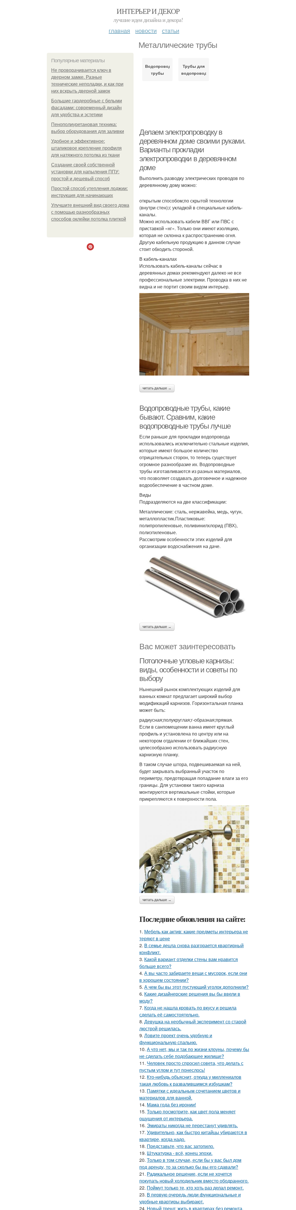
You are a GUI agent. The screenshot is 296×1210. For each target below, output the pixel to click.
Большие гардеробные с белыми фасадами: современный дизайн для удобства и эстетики (86, 107)
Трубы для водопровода (193, 69)
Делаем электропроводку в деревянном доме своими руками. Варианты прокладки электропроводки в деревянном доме (192, 150)
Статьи (170, 30)
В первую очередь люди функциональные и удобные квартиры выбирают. (190, 1198)
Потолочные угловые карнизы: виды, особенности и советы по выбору (188, 669)
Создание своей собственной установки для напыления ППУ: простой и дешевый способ (85, 171)
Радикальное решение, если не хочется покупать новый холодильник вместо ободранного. (194, 1177)
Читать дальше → (157, 388)
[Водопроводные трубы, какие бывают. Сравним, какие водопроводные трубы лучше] (194, 586)
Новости (146, 30)
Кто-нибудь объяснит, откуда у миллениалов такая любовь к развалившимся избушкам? (190, 1080)
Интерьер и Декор (147, 11)
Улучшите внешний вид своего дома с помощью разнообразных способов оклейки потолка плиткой (90, 212)
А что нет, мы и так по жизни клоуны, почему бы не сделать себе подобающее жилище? (194, 1052)
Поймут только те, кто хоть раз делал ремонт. (195, 1187)
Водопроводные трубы (157, 69)
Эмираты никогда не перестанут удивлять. (192, 1125)
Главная (119, 30)
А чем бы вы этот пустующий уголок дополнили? (196, 987)
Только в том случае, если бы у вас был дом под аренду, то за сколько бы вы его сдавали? (190, 1163)
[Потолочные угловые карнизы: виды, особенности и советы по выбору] (194, 849)
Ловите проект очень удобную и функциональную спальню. (175, 1039)
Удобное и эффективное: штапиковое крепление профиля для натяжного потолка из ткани (86, 148)
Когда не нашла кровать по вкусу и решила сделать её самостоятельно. (187, 1011)
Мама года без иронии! (171, 1104)
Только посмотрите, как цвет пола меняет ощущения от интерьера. (187, 1115)
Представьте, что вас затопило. (180, 1146)
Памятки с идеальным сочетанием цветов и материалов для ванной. (189, 1094)
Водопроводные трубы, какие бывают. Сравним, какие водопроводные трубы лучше (185, 417)
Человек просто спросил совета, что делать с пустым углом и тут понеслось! (191, 1066)
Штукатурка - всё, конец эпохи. (179, 1153)
